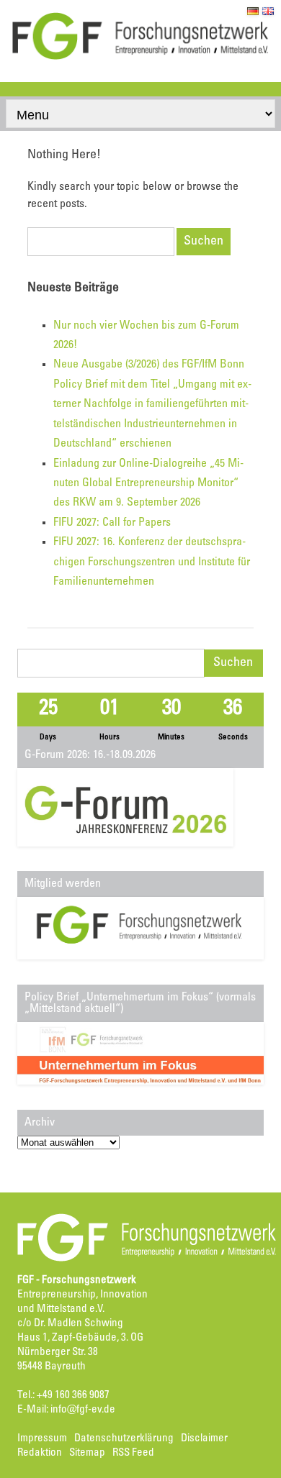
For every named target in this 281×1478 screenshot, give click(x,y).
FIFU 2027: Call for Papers (112, 523)
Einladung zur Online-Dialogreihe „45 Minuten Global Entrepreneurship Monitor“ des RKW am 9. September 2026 (148, 483)
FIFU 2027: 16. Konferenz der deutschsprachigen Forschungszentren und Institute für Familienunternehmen (151, 562)
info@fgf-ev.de (82, 1410)
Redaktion (39, 1453)
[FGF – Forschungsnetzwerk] (140, 58)
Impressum (42, 1438)
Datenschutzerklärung (124, 1438)
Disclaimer (204, 1438)
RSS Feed (133, 1453)
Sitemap (87, 1453)
